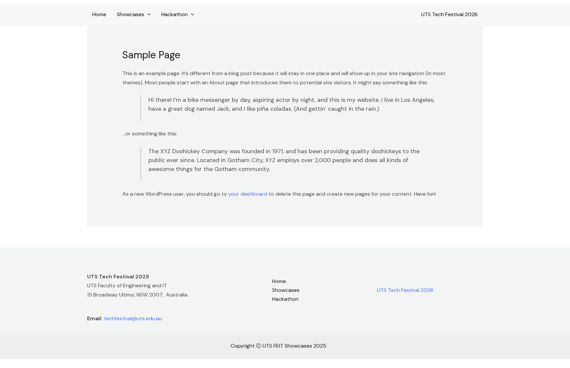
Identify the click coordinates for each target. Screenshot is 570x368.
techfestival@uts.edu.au (133, 318)
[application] (147, 14)
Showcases (130, 14)
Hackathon (174, 14)
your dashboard (247, 193)
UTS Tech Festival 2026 (449, 14)
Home (99, 14)
